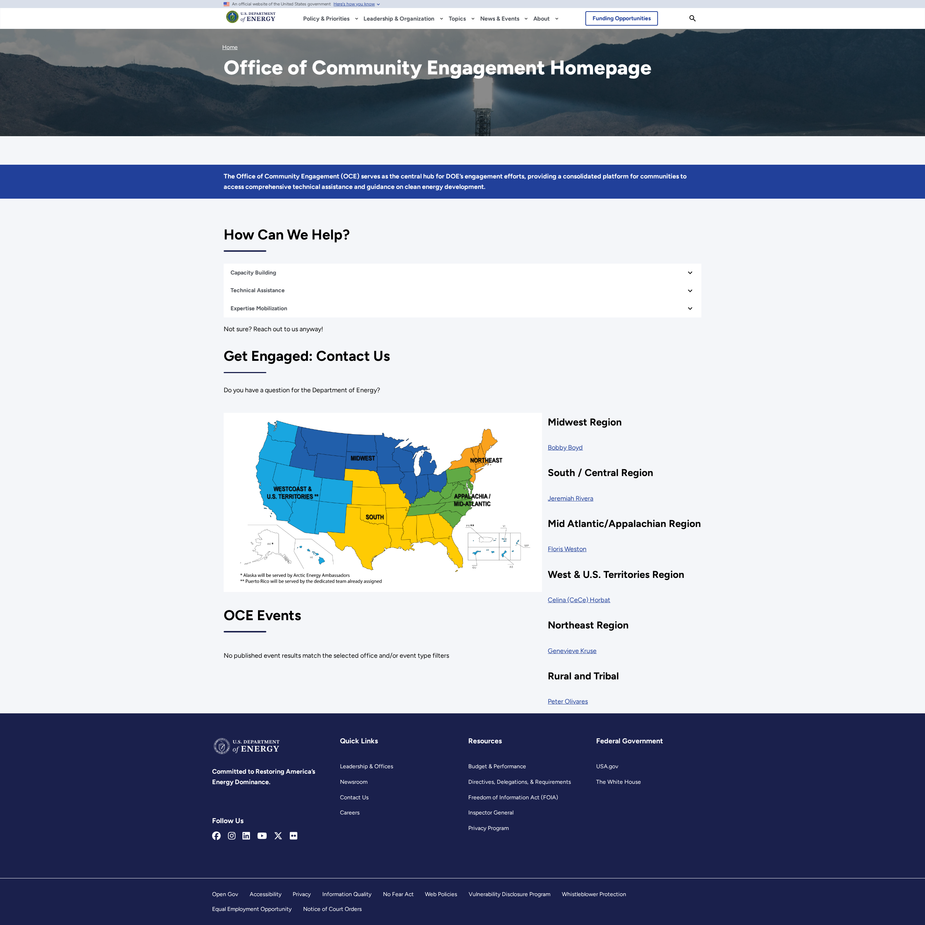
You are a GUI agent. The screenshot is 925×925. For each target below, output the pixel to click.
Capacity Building (254, 272)
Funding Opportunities (622, 18)
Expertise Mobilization (259, 308)
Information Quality (346, 894)
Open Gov (225, 894)
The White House (618, 781)
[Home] (251, 20)
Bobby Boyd (565, 447)
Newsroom (353, 781)
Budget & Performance (497, 766)
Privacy (302, 894)
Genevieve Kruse (572, 651)
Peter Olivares (568, 701)
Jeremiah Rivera (570, 498)
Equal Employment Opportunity (252, 908)
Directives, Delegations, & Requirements (519, 781)
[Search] (692, 18)
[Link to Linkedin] (246, 836)
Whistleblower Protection (594, 894)
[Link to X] (278, 836)
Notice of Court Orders (332, 908)
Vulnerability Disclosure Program (509, 894)
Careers (350, 812)
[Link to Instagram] (232, 836)
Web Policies (441, 894)
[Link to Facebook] (216, 836)
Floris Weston (567, 549)
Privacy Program (488, 828)
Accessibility (265, 894)
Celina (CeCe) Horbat (579, 600)
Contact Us (354, 797)
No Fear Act (398, 894)
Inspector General (490, 812)
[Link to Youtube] (262, 836)
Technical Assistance (258, 290)
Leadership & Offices (366, 766)
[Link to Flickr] (293, 836)
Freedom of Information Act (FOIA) (513, 797)
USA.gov (607, 766)
